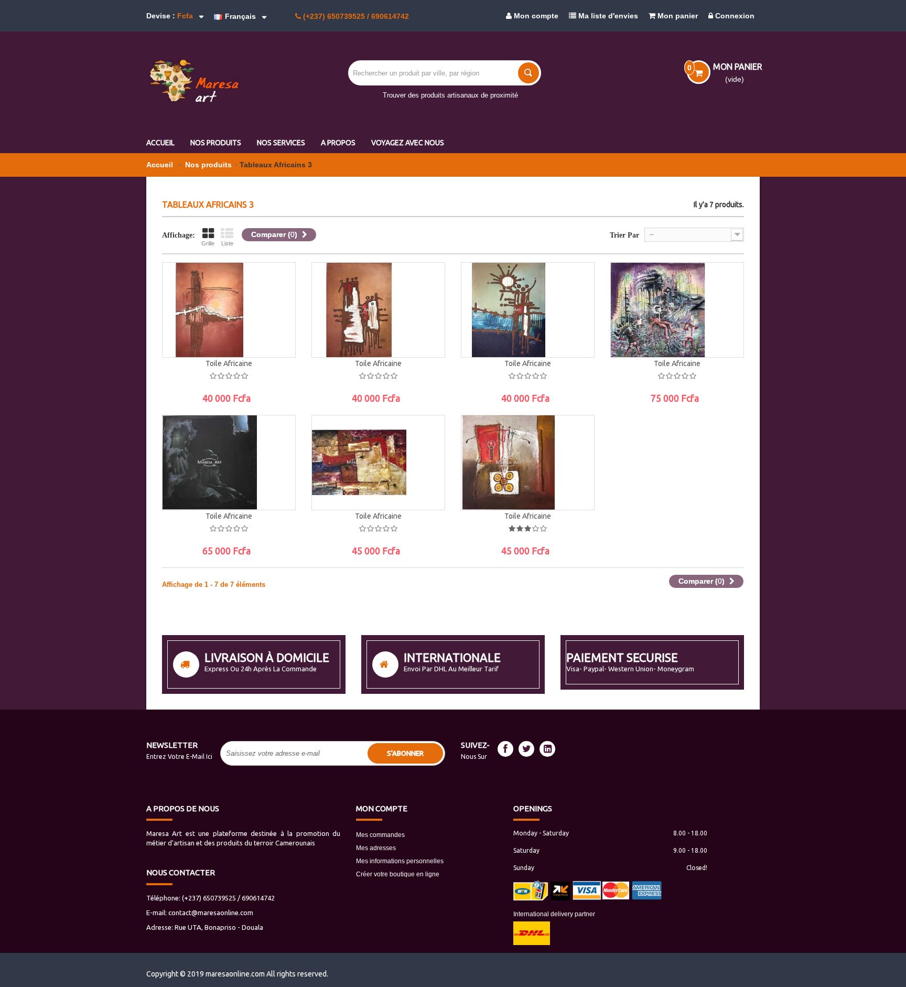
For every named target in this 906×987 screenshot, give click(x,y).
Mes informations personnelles (400, 861)
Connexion (733, 16)
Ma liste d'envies (607, 16)
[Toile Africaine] (229, 310)
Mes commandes (380, 835)
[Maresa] (217, 81)
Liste (227, 243)
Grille (207, 243)
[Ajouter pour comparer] (276, 336)
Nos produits (208, 164)
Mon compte (535, 16)
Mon (381, 808)
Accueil (160, 164)
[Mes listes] (276, 312)
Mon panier (676, 16)
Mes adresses (376, 848)
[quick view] (276, 288)
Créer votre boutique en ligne (397, 874)
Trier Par (624, 235)
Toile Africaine (229, 363)
